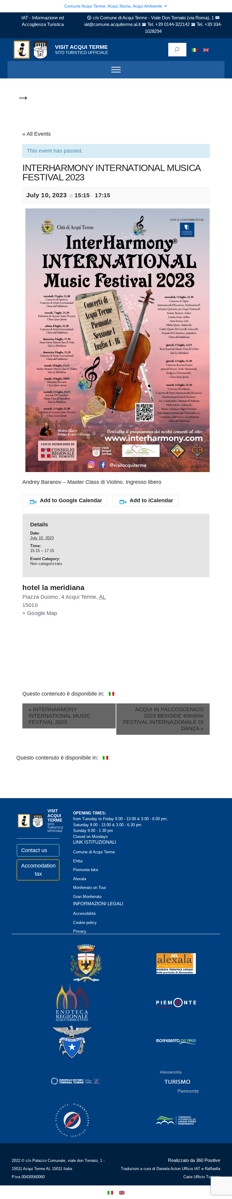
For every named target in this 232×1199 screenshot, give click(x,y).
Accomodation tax (38, 870)
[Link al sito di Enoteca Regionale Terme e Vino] (64, 1002)
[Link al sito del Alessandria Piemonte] (171, 1080)
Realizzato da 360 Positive (194, 1160)
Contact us (34, 850)
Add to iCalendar (151, 500)
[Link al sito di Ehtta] (67, 1080)
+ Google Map (39, 613)
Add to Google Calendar (71, 500)
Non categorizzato (46, 563)
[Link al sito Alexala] (168, 963)
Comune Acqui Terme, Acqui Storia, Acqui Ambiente (113, 6)
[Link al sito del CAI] (64, 1041)
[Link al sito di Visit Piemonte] (168, 1002)
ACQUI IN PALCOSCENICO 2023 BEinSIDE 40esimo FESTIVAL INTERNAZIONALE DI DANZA (163, 718)
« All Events (36, 134)
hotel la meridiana (53, 588)
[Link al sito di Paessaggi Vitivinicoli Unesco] (168, 1120)
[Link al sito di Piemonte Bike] (64, 1120)
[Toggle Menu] (116, 70)
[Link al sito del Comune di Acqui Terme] (77, 963)
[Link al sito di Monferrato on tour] (168, 1041)
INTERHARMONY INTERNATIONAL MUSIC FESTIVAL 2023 (59, 715)
